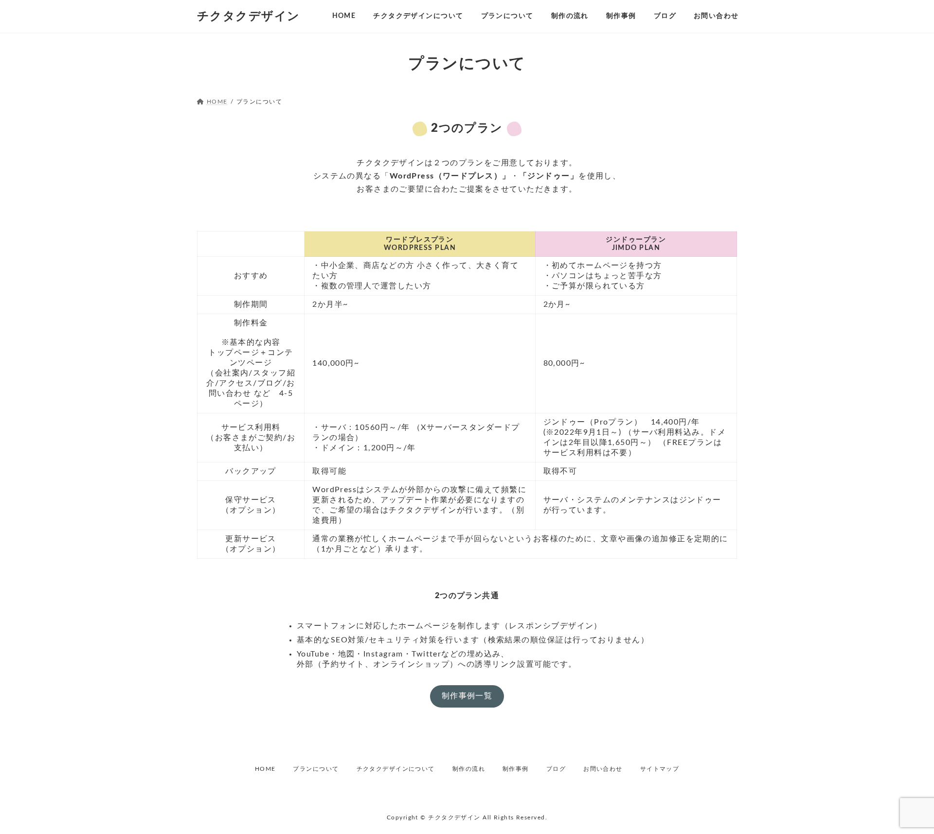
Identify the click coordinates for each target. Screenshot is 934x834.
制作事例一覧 (467, 696)
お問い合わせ (603, 769)
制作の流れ (468, 769)
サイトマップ (660, 769)
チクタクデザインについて (396, 769)
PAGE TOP (904, 800)
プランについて (316, 769)
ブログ (556, 769)
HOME (265, 769)
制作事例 (516, 769)
